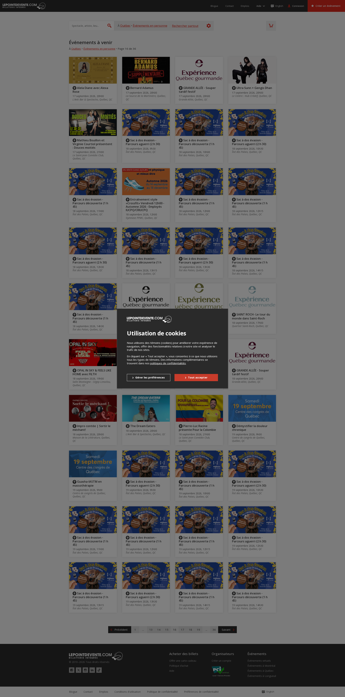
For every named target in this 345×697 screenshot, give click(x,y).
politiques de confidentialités (168, 363)
